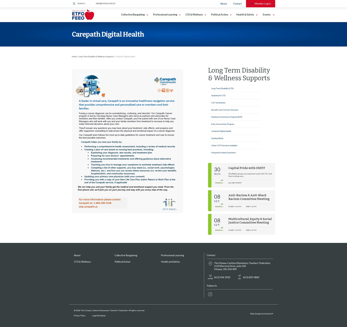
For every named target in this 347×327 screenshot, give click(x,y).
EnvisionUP (268, 313)
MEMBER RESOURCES (105, 3)
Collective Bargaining (126, 255)
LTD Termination (218, 102)
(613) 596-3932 (219, 278)
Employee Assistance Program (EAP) (226, 117)
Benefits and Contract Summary (224, 110)
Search (81, 3)
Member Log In (263, 3)
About (223, 3)
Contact (237, 3)
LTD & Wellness (82, 261)
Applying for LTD (218, 95)
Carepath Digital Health (221, 131)
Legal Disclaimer (99, 315)
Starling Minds (217, 138)
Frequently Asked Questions (223, 152)
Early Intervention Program (222, 124)
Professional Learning (172, 255)
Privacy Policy (79, 315)
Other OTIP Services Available (224, 145)
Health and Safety (170, 261)
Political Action (122, 261)
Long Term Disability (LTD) (222, 88)
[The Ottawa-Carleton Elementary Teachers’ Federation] (83, 14)
